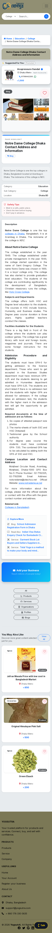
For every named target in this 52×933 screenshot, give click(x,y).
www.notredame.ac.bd (30, 483)
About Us (7, 889)
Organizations (27, 607)
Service (6, 853)
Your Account (9, 878)
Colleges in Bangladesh (17, 507)
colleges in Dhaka (14, 233)
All (26, 590)
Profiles (27, 612)
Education (20, 39)
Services (27, 601)
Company (7, 859)
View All (44, 637)
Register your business (14, 883)
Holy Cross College (19, 292)
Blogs (27, 617)
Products (27, 596)
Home (9, 39)
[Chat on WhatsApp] (35, 76)
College (31, 39)
